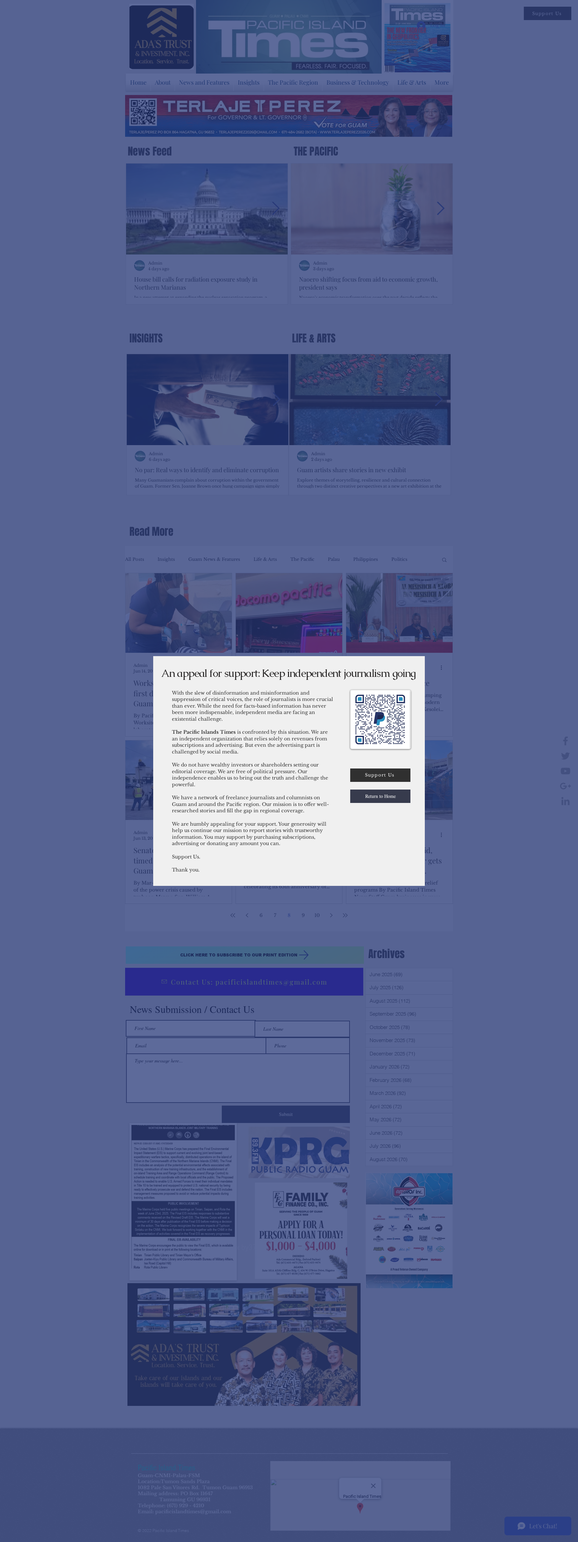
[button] (380, 796)
